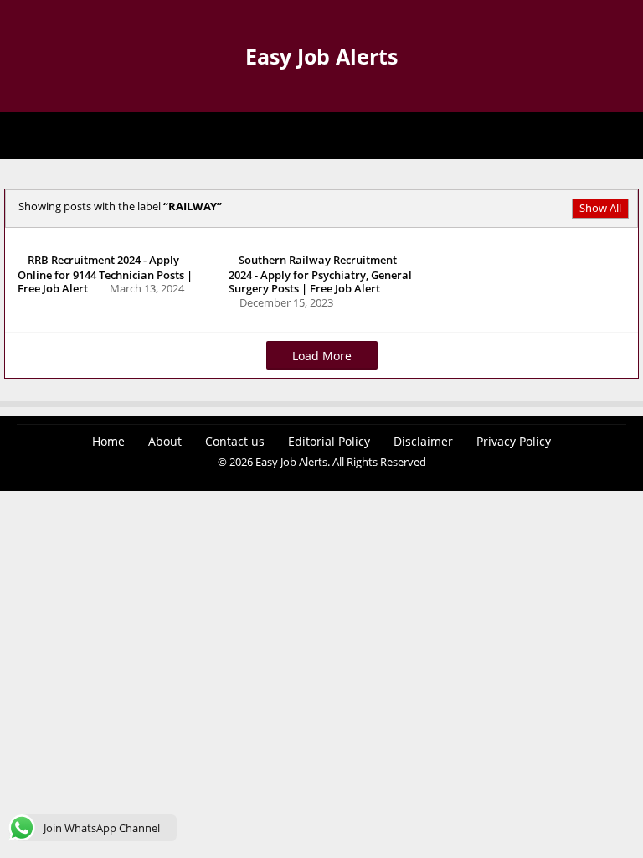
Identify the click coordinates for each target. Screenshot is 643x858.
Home (108, 441)
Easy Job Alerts (321, 56)
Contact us (235, 441)
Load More (322, 356)
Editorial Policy (329, 441)
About (165, 441)
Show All (600, 207)
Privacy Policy (513, 441)
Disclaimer (423, 441)
